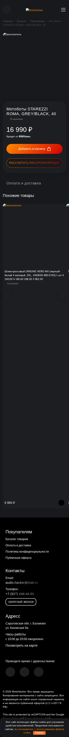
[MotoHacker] (34, 9)
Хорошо (39, 732)
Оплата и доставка (18, 545)
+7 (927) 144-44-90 (20, 594)
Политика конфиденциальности (27, 551)
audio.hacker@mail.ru (22, 582)
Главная (8, 21)
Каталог (21, 21)
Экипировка (38, 21)
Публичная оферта (18, 557)
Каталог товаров (17, 539)
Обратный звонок (21, 601)
